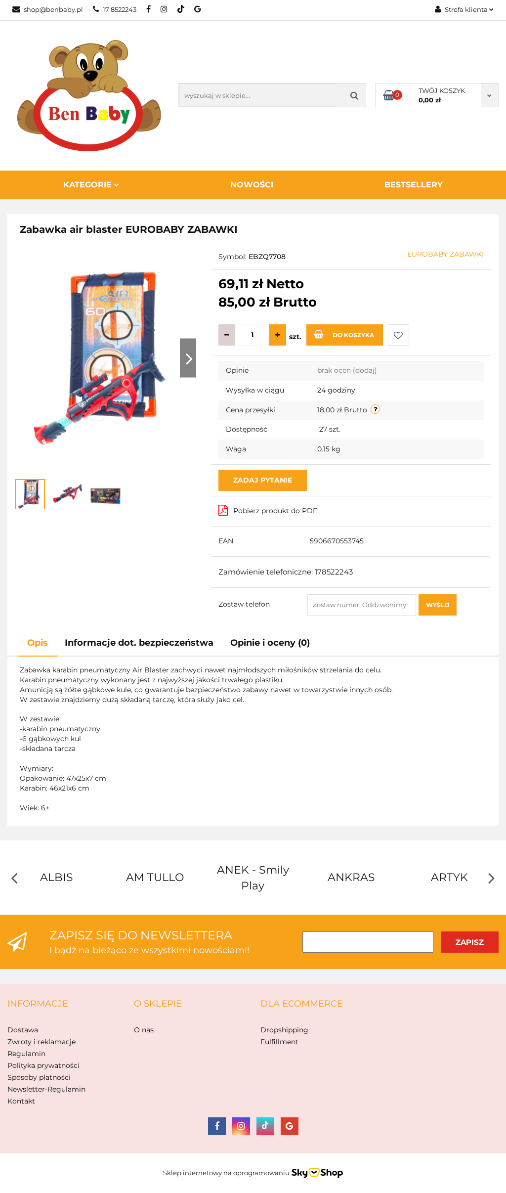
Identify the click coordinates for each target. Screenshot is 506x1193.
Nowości (251, 184)
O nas (144, 1029)
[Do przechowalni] (398, 335)
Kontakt (21, 1101)
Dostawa (22, 1029)
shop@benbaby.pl (53, 9)
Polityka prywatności (43, 1065)
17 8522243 (119, 9)
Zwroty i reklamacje (41, 1041)
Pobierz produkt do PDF (275, 510)
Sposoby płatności (39, 1077)
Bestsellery (413, 184)
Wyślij (437, 605)
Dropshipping (284, 1029)
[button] (37, 1004)
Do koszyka (353, 335)
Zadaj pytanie (262, 480)
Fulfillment (279, 1041)
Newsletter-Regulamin (46, 1089)
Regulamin (26, 1053)
